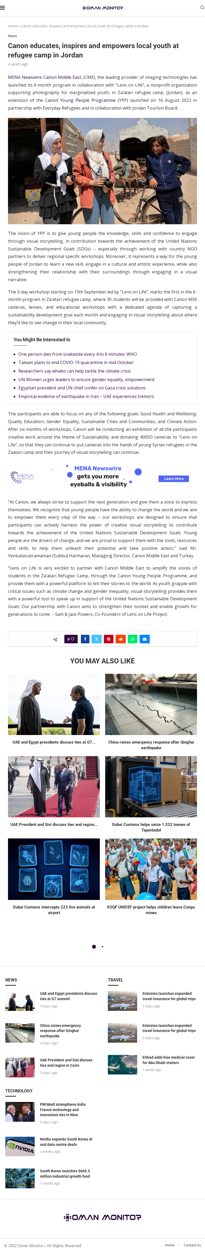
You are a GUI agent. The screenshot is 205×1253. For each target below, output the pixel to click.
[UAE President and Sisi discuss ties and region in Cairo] (54, 786)
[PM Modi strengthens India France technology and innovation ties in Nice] (20, 1111)
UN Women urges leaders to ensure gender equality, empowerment (86, 379)
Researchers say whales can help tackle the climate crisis (74, 371)
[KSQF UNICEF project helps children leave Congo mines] (151, 869)
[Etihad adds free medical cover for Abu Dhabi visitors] (122, 1064)
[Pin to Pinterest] (108, 639)
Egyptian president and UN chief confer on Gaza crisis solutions (82, 388)
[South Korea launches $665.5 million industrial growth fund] (20, 1178)
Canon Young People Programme (80, 100)
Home (13, 26)
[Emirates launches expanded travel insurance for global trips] (122, 1001)
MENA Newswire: (25, 77)
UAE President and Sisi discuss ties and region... (53, 824)
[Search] (202, 8)
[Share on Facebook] (85, 639)
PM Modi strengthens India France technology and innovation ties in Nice (63, 1109)
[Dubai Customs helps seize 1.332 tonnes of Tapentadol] (151, 786)
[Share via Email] (145, 639)
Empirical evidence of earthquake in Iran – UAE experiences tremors (86, 396)
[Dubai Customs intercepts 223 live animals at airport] (54, 869)
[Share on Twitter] (97, 639)
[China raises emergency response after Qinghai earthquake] (151, 704)
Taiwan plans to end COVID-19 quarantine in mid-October (76, 362)
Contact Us (192, 1245)
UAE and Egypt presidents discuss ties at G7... (54, 742)
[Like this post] (72, 639)
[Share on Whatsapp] (132, 639)
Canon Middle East (62, 77)
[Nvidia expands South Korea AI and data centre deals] (20, 1146)
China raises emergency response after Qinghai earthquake (60, 1030)
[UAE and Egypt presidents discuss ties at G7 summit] (54, 704)
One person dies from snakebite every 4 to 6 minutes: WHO (77, 354)
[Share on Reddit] (121, 639)
